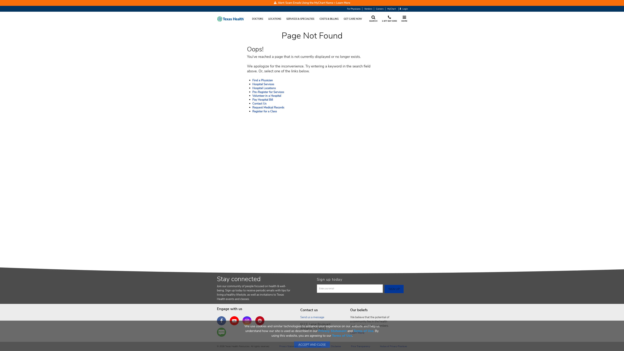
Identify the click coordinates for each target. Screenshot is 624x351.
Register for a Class (264, 111)
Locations (274, 18)
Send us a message (312, 317)
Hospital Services (263, 84)
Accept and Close (312, 345)
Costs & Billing (329, 18)
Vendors (368, 8)
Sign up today (329, 279)
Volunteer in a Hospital (266, 96)
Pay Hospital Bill (262, 100)
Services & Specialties (300, 18)
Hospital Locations (264, 88)
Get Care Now (353, 18)
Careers (380, 8)
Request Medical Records (268, 107)
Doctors (257, 18)
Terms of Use (363, 331)
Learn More (343, 3)
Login (405, 9)
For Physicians (353, 8)
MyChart (391, 8)
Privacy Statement (332, 331)
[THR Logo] (231, 19)
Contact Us (259, 103)
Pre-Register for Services (268, 92)
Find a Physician (262, 80)
